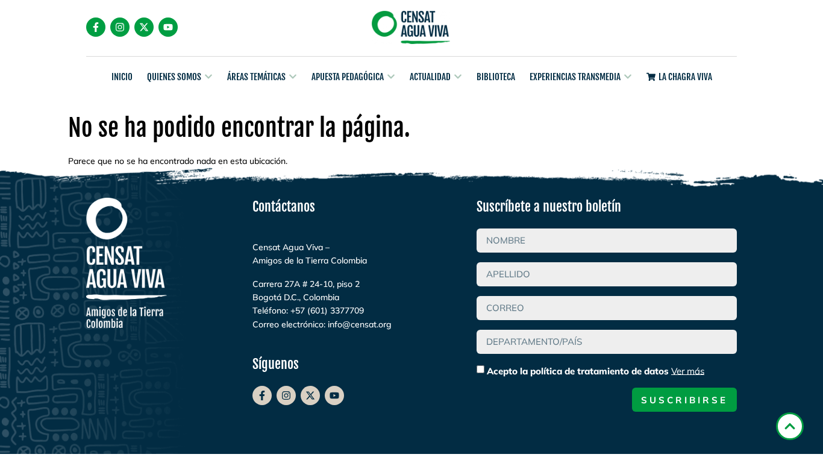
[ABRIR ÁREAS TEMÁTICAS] (293, 77)
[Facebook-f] (95, 27)
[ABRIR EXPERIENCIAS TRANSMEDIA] (628, 77)
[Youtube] (168, 27)
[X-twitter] (144, 27)
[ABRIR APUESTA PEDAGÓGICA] (391, 77)
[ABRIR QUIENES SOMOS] (208, 77)
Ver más (687, 370)
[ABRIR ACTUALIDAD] (458, 77)
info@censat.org (360, 324)
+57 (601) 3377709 (327, 310)
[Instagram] (120, 27)
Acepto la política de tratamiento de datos (595, 370)
